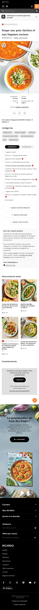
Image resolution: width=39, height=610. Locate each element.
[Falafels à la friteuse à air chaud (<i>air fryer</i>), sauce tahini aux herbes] (10, 328)
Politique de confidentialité (19, 601)
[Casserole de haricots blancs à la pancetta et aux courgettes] (29, 328)
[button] (36, 6)
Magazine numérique (8, 575)
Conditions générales (19, 604)
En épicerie (5, 565)
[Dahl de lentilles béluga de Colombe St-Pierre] (29, 290)
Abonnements (6, 561)
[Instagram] (17, 582)
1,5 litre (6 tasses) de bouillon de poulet (18, 165)
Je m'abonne (21, 439)
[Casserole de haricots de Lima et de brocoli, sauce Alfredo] (10, 290)
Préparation (26, 147)
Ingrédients (12, 147)
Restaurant (5, 557)
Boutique (5, 554)
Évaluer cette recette (20, 38)
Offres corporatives (8, 568)
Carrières (5, 572)
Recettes (4, 550)
